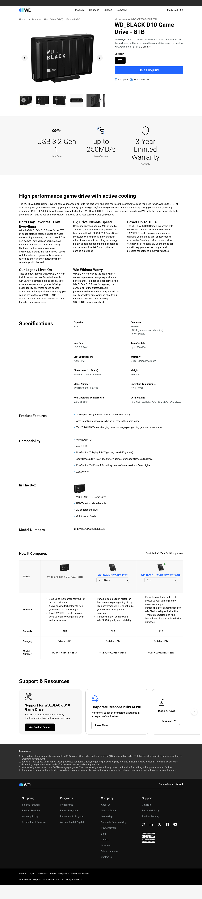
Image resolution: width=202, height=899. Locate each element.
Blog (103, 833)
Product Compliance (59, 873)
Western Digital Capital (72, 822)
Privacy (22, 873)
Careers (105, 839)
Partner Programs (69, 810)
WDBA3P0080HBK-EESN (92, 528)
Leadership (107, 816)
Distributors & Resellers (34, 822)
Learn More (101, 725)
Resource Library (150, 810)
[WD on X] (159, 824)
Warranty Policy (30, 816)
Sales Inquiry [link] (149, 70)
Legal (31, 873)
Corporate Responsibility (113, 822)
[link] (121, 79)
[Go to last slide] (24, 58)
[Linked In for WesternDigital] (151, 825)
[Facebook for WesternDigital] (167, 825)
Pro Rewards (66, 804)
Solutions (94, 10)
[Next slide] (100, 58)
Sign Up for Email (31, 804)
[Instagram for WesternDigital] (144, 825)
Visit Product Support (40, 727)
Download (167, 721)
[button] (25, 100)
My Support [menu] (172, 10)
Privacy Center (108, 828)
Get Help (146, 804)
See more (147, 47)
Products (79, 10)
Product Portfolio (31, 810)
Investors (105, 845)
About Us (105, 804)
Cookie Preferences (80, 873)
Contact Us (106, 857)
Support (108, 10)
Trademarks (42, 873)
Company (122, 10)
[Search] (181, 10)
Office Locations (109, 851)
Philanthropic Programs (72, 816)
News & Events (108, 810)
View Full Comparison (171, 553)
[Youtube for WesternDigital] (175, 825)
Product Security (150, 816)
